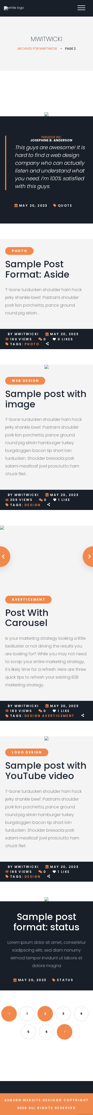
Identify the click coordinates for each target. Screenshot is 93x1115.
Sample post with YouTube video (46, 770)
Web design (25, 380)
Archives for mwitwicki (37, 48)
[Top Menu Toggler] (81, 8)
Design (33, 505)
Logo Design (27, 752)
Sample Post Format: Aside (37, 269)
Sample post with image (46, 399)
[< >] (46, 557)
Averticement (28, 599)
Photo (19, 251)
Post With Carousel (27, 618)
